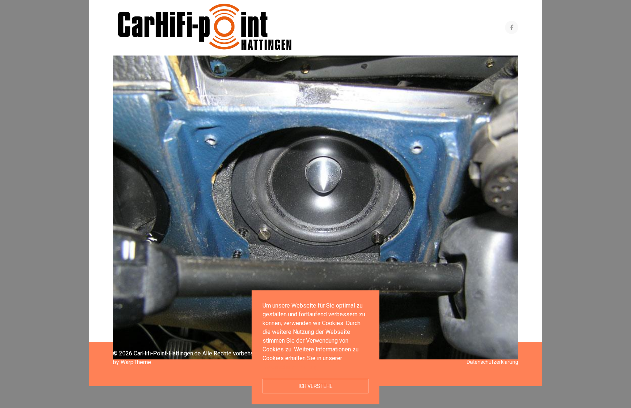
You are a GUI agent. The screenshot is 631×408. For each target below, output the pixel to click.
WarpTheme (136, 362)
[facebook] (511, 27)
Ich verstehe (316, 386)
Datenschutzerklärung (290, 366)
